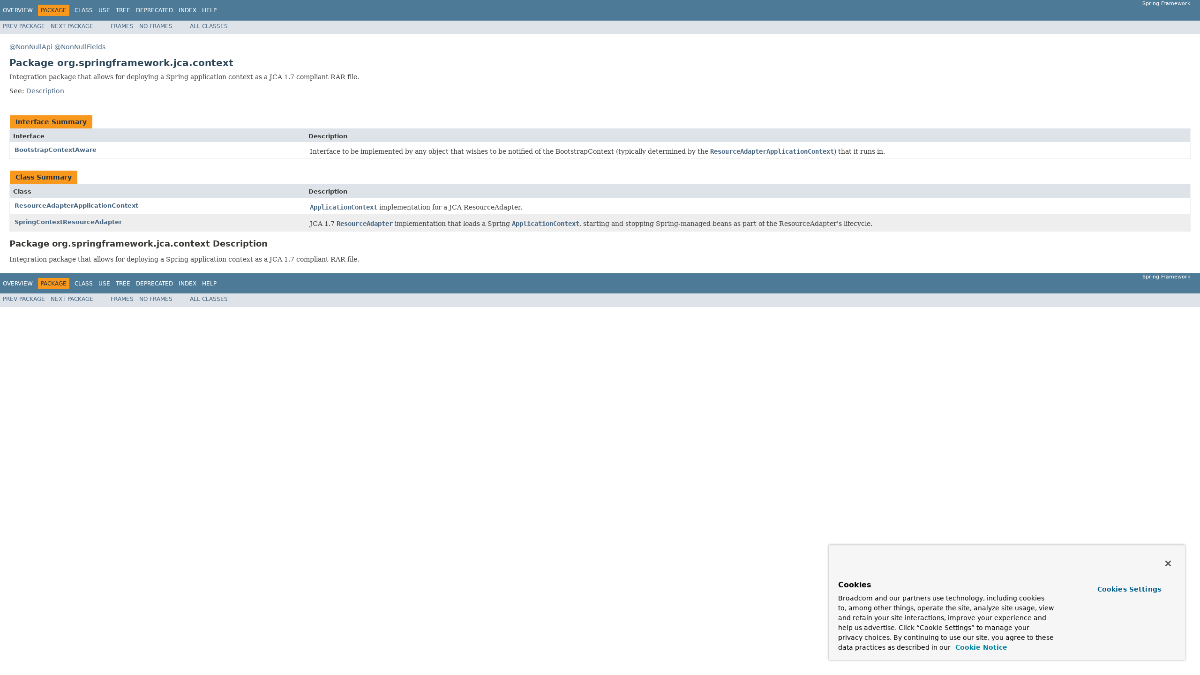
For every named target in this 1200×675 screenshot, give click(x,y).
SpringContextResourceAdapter (68, 221)
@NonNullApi (30, 47)
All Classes (209, 26)
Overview (18, 10)
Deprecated (154, 10)
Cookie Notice (980, 647)
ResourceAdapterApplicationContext (76, 205)
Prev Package (24, 26)
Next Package (72, 26)
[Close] (1168, 563)
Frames (122, 26)
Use (104, 10)
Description (45, 91)
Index (187, 10)
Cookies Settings (1129, 589)
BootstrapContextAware (56, 149)
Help (209, 10)
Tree (123, 10)
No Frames (155, 26)
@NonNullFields (79, 47)
